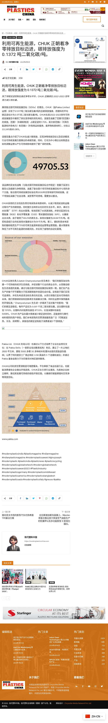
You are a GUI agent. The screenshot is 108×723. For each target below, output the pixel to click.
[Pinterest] (40, 69)
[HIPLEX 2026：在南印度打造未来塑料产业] (43, 662)
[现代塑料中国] (4, 62)
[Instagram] (96, 2)
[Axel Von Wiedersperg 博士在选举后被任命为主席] (79, 126)
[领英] (84, 2)
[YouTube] (92, 2)
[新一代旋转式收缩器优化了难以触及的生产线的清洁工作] (79, 135)
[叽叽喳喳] (100, 2)
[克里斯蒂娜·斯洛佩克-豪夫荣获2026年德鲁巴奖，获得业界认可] (59, 576)
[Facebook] (88, 2)
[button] (102, 25)
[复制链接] (59, 69)
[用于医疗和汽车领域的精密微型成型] (79, 116)
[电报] (104, 2)
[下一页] (8, 598)
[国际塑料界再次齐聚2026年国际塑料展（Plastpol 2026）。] (12, 576)
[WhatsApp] (46, 69)
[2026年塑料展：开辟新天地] (43, 652)
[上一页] (3, 598)
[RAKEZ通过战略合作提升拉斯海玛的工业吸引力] (36, 576)
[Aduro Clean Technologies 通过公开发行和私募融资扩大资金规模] (79, 146)
